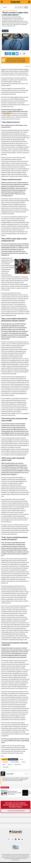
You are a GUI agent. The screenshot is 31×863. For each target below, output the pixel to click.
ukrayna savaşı (17, 764)
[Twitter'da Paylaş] (9, 53)
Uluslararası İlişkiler (7, 111)
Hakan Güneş (7, 113)
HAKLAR (5, 7)
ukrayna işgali (5, 766)
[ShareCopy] (20, 53)
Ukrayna (26, 69)
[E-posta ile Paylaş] (24, 53)
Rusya (3, 69)
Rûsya (4, 764)
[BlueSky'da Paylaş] (17, 53)
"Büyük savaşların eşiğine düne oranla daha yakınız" (15, 13)
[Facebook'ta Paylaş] (6, 53)
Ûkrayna (10, 764)
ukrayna (23, 761)
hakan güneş (5, 761)
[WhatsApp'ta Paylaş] (13, 53)
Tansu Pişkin (10, 774)
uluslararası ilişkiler (15, 761)
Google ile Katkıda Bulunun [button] (17, 810)
